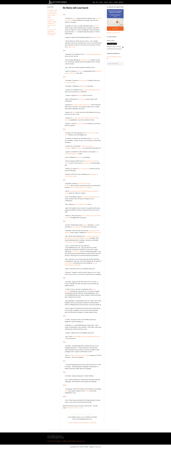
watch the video (71, 73)
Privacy (75, 441)
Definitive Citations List (93, 232)
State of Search (83, 80)
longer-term (71, 47)
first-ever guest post (83, 168)
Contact (55, 441)
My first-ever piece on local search (80, 355)
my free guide (69, 263)
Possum (96, 26)
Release (74, 18)
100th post (79, 157)
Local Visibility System (58, 2)
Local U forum (80, 123)
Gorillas (86, 391)
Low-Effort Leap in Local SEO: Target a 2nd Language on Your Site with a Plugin (52, 13)
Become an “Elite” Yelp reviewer (81, 104)
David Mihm (75, 336)
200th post (83, 86)
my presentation (69, 82)
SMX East (79, 95)
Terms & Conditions (90, 422)
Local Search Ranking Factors (92, 54)
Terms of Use (81, 441)
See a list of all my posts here (114, 56)
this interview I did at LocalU (74, 407)
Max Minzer (78, 148)
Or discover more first (113, 32)
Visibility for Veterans (71, 242)
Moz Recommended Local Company (81, 187)
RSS (116, 46)
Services (49, 441)
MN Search (80, 71)
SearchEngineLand (77, 227)
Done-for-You (76, 251)
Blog (59, 441)
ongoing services (86, 60)
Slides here (96, 37)
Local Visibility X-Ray (81, 204)
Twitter (84, 225)
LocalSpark (81, 99)
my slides (98, 71)
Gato (66, 391)
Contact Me (71, 422)
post (95, 225)
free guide (94, 138)
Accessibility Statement (67, 441)
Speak (74, 112)
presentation (86, 163)
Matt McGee (85, 238)
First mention (77, 238)
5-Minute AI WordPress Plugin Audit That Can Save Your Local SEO (52, 23)
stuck (75, 31)
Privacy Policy (80, 422)
